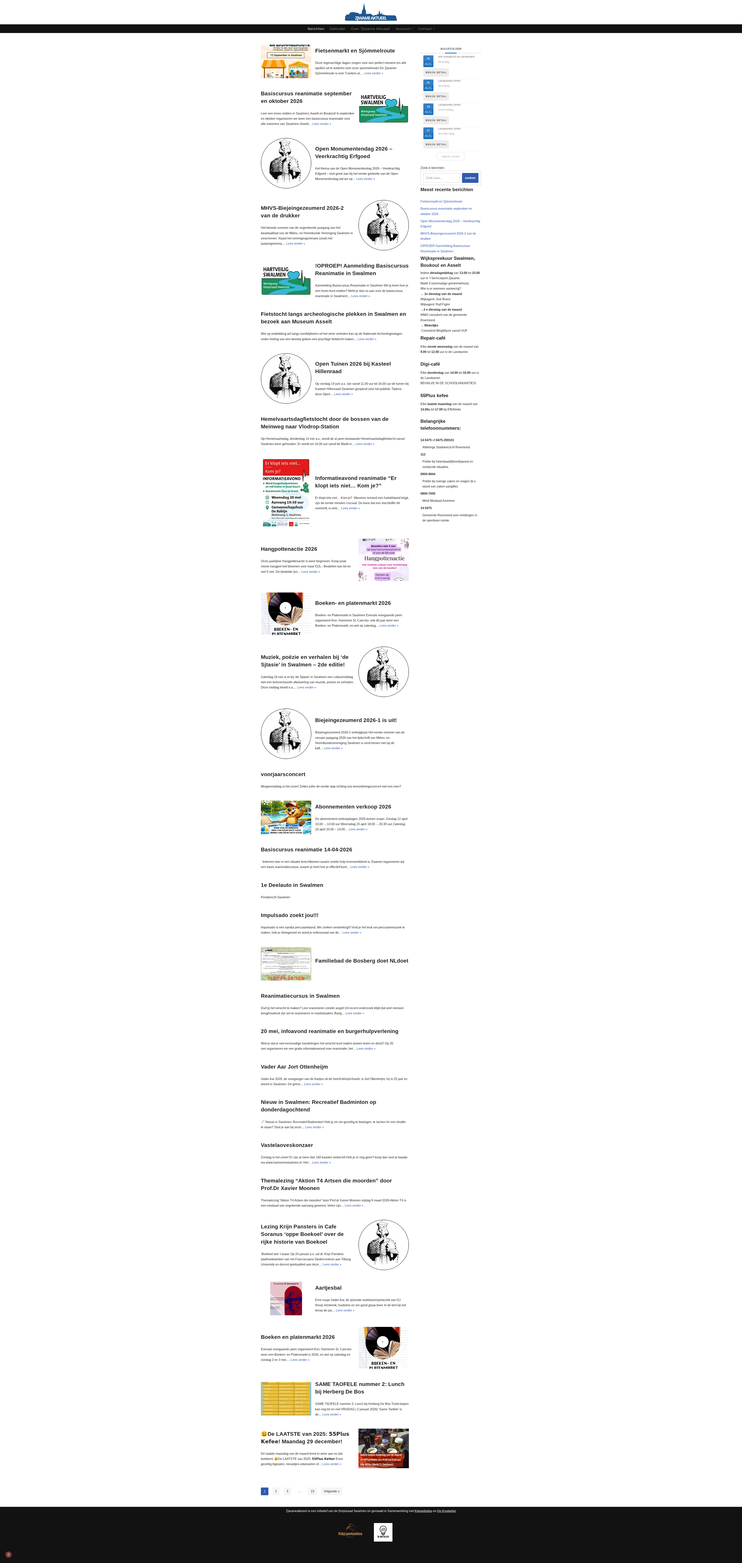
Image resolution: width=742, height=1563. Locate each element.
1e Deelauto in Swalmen (292, 885)
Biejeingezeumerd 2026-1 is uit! (356, 720)
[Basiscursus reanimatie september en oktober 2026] (383, 108)
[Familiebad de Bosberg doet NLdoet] (286, 964)
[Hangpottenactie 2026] (383, 560)
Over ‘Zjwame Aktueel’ (370, 29)
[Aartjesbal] (286, 1298)
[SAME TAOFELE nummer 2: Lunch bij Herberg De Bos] (286, 1399)
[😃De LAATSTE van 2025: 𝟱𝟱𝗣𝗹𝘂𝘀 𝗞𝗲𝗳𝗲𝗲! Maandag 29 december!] (383, 1448)
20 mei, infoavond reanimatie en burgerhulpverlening (329, 1031)
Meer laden (451, 156)
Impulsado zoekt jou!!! (289, 915)
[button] (412, 29)
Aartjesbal (328, 1288)
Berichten (316, 29)
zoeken (470, 178)
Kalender (337, 29)
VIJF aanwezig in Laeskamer (456, 56)
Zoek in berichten (432, 168)
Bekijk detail (436, 72)
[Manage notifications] (8, 1554)
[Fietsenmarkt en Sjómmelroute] (286, 61)
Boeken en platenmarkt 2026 (298, 1337)
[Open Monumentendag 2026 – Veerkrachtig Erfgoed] (286, 163)
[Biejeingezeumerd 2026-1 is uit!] (286, 734)
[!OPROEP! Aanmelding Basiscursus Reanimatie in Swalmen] (286, 280)
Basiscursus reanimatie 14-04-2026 (306, 850)
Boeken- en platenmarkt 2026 (353, 603)
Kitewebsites (423, 1511)
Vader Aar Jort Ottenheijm (294, 1067)
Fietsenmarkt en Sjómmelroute (355, 51)
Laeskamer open (449, 80)
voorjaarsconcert (283, 774)
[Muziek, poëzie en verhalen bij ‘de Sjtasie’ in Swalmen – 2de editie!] (383, 672)
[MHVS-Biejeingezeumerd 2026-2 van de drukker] (383, 225)
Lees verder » (373, 73)
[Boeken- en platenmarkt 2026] (286, 613)
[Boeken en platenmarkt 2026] (383, 1348)
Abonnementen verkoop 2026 (353, 807)
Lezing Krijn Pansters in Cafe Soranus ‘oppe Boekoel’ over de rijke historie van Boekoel (302, 1234)
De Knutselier (446, 1511)
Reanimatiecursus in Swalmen (300, 996)
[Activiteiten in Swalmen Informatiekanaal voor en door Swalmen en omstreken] (371, 12)
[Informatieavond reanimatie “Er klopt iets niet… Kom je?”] (286, 492)
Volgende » (332, 1491)
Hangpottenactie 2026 (289, 549)
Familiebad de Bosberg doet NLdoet (361, 961)
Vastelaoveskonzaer (287, 1145)
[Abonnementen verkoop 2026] (286, 817)
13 (312, 1491)
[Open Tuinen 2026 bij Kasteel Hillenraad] (286, 378)
